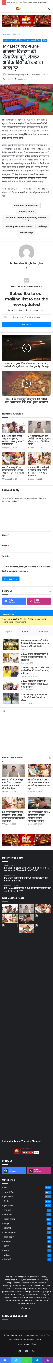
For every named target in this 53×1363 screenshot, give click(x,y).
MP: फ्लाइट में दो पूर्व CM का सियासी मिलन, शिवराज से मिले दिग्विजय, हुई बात (39, 816)
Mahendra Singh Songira (16, 75)
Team (34, 1344)
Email (5, 546)
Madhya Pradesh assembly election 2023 (26, 219)
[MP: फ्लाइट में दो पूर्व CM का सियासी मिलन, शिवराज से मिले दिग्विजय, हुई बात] (39, 803)
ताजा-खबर (7, 1210)
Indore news (27, 211)
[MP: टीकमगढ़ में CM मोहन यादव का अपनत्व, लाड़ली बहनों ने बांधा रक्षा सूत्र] (13, 458)
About (27, 1344)
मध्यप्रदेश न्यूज (27, 232)
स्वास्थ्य (6, 1246)
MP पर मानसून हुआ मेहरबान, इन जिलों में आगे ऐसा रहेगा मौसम (34, 697)
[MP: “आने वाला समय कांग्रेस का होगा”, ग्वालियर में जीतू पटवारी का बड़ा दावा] (13, 427)
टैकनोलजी (7, 1259)
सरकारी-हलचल (9, 1219)
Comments (43, 631)
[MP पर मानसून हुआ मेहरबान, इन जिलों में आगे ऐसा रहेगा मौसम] (11, 698)
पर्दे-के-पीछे (8, 1214)
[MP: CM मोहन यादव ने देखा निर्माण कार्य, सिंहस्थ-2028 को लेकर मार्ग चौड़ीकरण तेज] (43, 928)
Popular (8, 631)
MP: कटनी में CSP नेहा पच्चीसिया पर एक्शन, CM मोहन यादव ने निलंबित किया (39, 440)
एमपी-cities (16, 34)
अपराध (6, 1250)
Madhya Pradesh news (19, 226)
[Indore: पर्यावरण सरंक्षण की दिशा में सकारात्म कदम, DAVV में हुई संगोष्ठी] (11, 685)
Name (5, 535)
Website (6, 556)
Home (7, 34)
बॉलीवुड (6, 1223)
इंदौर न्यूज (43, 226)
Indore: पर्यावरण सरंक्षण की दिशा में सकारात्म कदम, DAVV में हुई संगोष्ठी (34, 684)
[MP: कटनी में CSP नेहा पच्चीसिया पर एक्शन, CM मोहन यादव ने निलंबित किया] (39, 427)
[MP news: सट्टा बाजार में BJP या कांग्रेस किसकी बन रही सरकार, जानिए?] (11, 671)
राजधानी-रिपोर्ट (35, 40)
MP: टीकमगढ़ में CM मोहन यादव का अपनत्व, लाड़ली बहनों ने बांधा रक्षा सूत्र (13, 471)
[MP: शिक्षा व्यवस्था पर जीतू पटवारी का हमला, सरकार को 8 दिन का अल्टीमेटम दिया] (10, 1029)
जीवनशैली (7, 1228)
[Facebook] (23, 1308)
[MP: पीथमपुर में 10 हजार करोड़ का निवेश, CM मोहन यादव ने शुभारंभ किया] (43, 918)
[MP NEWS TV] (18, 8)
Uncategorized (10, 1232)
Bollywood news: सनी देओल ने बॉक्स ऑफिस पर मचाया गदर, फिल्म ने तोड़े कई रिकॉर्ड (35, 643)
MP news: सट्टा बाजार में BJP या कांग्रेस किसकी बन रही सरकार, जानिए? (35, 670)
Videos (7, 1255)
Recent (25, 631)
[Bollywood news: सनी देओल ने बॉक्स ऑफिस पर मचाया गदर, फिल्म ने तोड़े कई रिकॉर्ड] (11, 644)
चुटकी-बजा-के (9, 1237)
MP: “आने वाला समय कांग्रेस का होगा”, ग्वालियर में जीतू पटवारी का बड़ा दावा (13, 440)
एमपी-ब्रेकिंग (18, 40)
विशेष (44, 40)
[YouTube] (26, 1308)
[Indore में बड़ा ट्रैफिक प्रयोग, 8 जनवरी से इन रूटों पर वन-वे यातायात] (11, 658)
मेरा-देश (26, 40)
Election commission (26, 205)
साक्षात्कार (7, 1241)
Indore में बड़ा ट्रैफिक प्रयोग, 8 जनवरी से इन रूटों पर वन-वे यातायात (34, 657)
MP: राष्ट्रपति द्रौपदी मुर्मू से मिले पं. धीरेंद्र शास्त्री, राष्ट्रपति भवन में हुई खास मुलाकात (39, 471)
